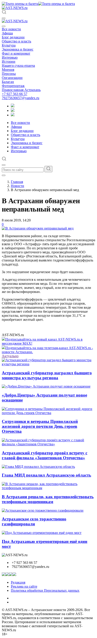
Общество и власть (16, 41)
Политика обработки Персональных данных (45, 590)
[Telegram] (12, 106)
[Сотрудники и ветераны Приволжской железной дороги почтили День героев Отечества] (48, 413)
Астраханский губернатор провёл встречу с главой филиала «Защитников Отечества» (44, 455)
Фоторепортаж (13, 86)
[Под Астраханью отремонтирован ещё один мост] (41, 533)
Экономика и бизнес (17, 49)
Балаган (8, 82)
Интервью (10, 57)
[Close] (3, 26)
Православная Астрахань (21, 90)
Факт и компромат (16, 53)
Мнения (8, 69)
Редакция (18, 582)
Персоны (9, 74)
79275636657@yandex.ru (20, 98)
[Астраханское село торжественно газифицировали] (42, 510)
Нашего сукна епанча (18, 65)
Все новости (11, 29)
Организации (12, 78)
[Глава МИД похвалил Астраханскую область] (38, 466)
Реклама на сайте (24, 586)
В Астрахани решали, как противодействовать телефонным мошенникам (48, 499)
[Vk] (12, 115)
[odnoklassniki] (12, 110)
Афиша (7, 33)
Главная (17, 182)
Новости (17, 186)
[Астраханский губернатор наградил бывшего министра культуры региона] (48, 364)
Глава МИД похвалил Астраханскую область (46, 475)
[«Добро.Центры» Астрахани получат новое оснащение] (46, 386)
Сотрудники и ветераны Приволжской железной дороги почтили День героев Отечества (40, 426)
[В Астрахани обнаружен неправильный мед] (38, 228)
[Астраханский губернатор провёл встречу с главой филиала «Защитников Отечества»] (48, 444)
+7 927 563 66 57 (14, 94)
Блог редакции (13, 37)
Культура (9, 45)
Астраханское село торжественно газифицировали (34, 521)
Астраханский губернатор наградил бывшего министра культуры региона (47, 375)
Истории (8, 61)
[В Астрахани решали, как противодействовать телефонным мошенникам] (48, 488)
